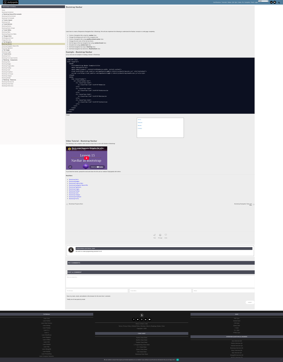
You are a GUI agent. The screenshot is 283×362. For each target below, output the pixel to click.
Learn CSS (47, 342)
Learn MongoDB (46, 349)
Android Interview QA (237, 345)
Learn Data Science (46, 323)
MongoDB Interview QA (236, 355)
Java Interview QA (237, 341)
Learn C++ (47, 330)
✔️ (12, 14)
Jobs (146, 323)
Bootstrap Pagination (7, 48)
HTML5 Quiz (236, 332)
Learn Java (47, 318)
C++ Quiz (236, 330)
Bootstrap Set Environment (9, 16)
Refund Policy (136, 326)
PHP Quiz (236, 318)
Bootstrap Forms (6, 56)
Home (3, 10)
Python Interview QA (236, 343)
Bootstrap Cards (6, 70)
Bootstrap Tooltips (6, 68)
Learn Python (46, 321)
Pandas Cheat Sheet (141, 342)
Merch (148, 326)
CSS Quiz (236, 323)
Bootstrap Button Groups (8, 28)
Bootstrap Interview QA (8, 82)
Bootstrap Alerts (6, 62)
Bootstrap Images (6, 52)
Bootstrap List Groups (7, 74)
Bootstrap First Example (8, 18)
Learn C (46, 332)
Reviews (143, 326)
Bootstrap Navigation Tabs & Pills (10, 46)
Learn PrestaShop (47, 354)
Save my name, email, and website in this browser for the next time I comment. (89, 296)
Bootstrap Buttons (6, 26)
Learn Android (46, 344)
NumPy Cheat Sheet (141, 340)
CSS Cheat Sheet (142, 351)
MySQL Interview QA (237, 357)
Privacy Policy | (127, 326)
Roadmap (153, 326)
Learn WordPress (46, 335)
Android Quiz (236, 321)
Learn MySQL (46, 351)
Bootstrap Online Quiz (7, 85)
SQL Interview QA (237, 352)
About (137, 323)
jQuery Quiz (236, 325)
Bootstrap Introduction (7, 12)
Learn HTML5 (46, 339)
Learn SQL (47, 346)
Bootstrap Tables (6, 32)
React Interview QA (236, 350)
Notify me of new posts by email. (76, 299)
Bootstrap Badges (6, 64)
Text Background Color (7, 38)
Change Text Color (6, 40)
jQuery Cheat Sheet (141, 349)
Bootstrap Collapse (6, 76)
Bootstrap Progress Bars (8, 66)
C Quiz (237, 328)
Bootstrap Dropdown (7, 72)
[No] (281, 360)
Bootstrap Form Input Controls (9, 58)
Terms (120, 326)
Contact (142, 323)
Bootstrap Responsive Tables (9, 34)
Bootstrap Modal (6, 78)
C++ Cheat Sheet (141, 347)
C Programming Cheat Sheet (142, 344)
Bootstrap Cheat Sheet (7, 83)
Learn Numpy (46, 325)
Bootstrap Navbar (7, 44)
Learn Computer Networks (46, 356)
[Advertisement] (32, 102)
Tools (163, 326)
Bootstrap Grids (6, 22)
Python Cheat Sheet (141, 337)
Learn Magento (47, 337)
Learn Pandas (46, 328)
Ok (177, 359)
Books (159, 326)
